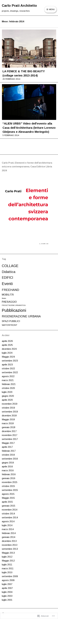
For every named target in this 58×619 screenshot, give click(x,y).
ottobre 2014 (8, 513)
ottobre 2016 (8, 455)
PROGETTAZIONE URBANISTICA (13, 305)
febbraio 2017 (9, 451)
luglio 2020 (7, 392)
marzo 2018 (8, 423)
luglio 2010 (7, 572)
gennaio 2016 (8, 478)
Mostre (4, 298)
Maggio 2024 (8, 357)
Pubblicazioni (14, 310)
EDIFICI (7, 277)
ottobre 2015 (8, 486)
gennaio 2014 (8, 537)
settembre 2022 (10, 372)
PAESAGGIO (9, 301)
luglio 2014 (7, 525)
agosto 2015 (8, 494)
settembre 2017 (10, 439)
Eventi (7, 283)
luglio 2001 (7, 600)
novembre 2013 (9, 545)
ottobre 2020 (8, 388)
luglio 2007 (7, 584)
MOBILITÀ (8, 294)
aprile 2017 (7, 447)
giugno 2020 (8, 396)
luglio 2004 (7, 592)
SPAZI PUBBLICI (11, 321)
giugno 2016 (8, 462)
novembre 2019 (9, 404)
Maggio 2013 (8, 553)
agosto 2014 (8, 521)
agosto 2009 (8, 580)
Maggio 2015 (8, 498)
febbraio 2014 (9, 533)
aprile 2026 (7, 341)
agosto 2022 (8, 376)
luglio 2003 (7, 596)
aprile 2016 (7, 466)
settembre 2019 (10, 411)
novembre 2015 (9, 482)
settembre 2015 (10, 490)
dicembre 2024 (9, 349)
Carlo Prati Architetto (19, 5)
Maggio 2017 (8, 443)
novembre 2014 (9, 510)
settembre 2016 (10, 459)
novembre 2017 (9, 435)
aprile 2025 (7, 345)
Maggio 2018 (8, 419)
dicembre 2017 (9, 431)
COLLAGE (10, 266)
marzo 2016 (8, 470)
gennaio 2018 (8, 427)
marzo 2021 (8, 380)
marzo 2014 (8, 529)
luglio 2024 (7, 353)
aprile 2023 (7, 364)
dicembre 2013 (9, 541)
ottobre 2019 (8, 408)
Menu (51, 9)
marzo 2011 (8, 568)
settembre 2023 (10, 360)
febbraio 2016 (9, 474)
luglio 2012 (7, 557)
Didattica (8, 272)
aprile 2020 (7, 400)
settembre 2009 (10, 576)
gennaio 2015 (8, 506)
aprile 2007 (7, 588)
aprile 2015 (7, 502)
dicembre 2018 (9, 415)
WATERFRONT (9, 325)
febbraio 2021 (9, 384)
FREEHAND (10, 290)
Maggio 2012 (8, 560)
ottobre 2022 (8, 368)
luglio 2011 (7, 564)
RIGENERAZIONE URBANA (21, 316)
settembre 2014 (10, 517)
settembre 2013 (10, 549)
